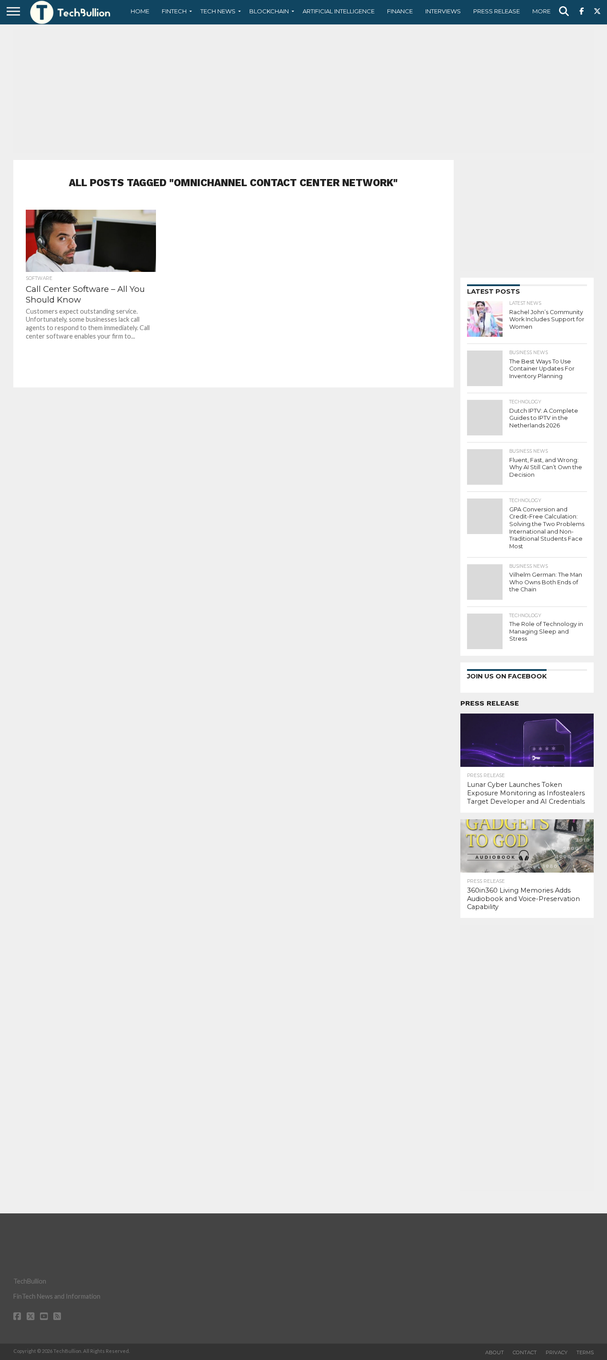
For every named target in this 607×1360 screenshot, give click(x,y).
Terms (585, 1352)
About (494, 1352)
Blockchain (269, 11)
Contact (525, 1352)
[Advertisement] (303, 91)
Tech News (218, 11)
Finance (400, 11)
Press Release (496, 11)
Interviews (443, 11)
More (541, 11)
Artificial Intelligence (339, 11)
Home (140, 11)
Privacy (556, 1352)
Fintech (174, 11)
